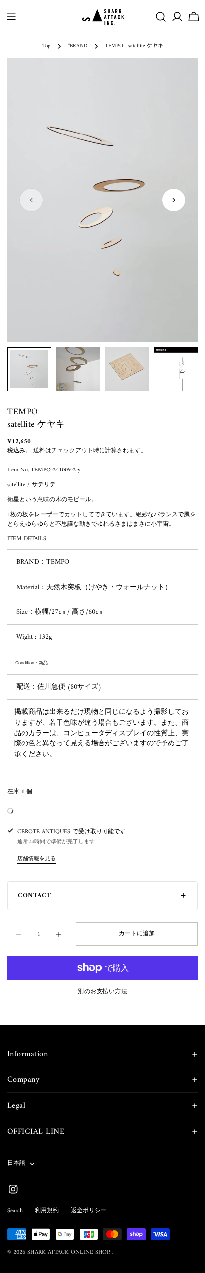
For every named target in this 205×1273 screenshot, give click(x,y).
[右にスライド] (174, 200)
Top (46, 46)
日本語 (16, 1163)
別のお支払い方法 (102, 992)
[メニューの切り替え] (11, 17)
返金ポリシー (88, 1211)
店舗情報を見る (36, 859)
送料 (39, 451)
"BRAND (77, 46)
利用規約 (47, 1211)
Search (15, 1211)
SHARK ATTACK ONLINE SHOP (68, 1252)
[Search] (161, 17)
